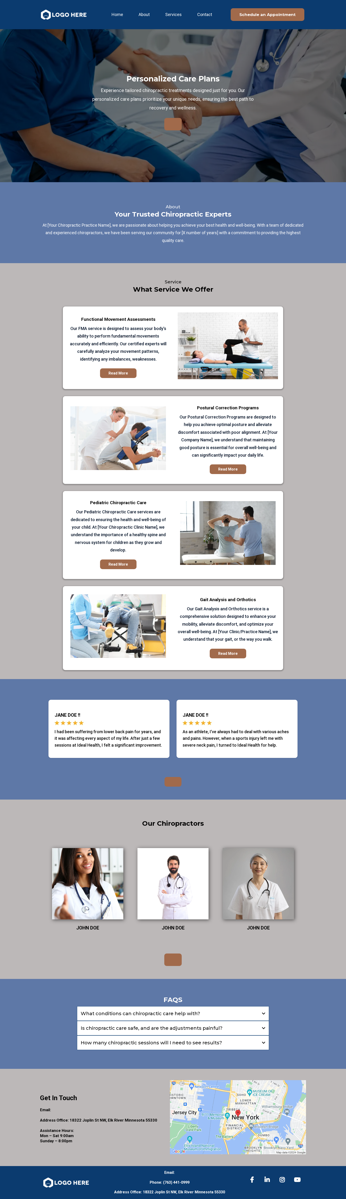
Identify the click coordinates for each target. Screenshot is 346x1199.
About (144, 14)
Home (117, 14)
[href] (238, 1117)
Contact (204, 14)
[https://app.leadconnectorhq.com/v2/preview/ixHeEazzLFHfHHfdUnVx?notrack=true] (66, 1183)
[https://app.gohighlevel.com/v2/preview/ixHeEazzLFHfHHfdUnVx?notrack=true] (63, 14)
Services (173, 14)
